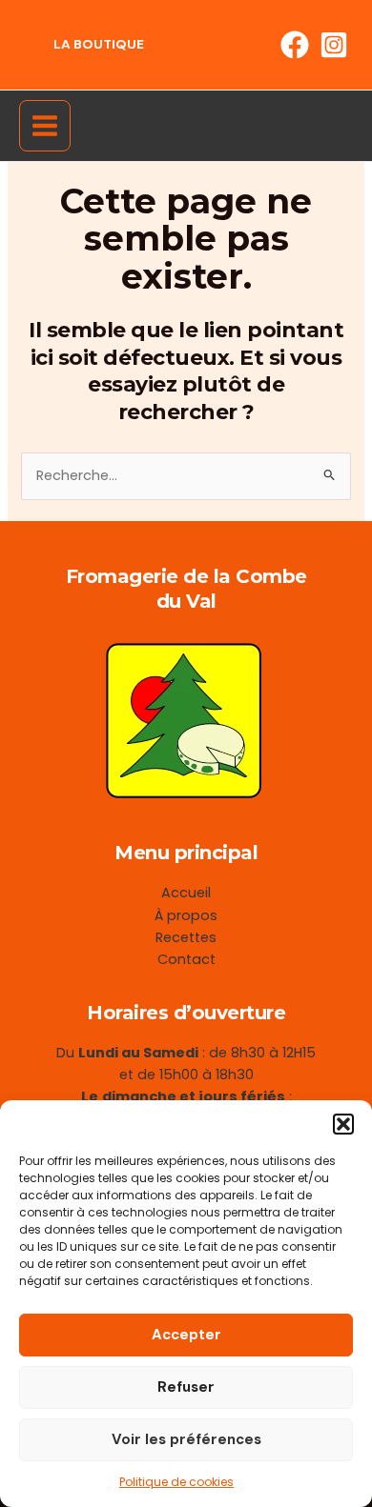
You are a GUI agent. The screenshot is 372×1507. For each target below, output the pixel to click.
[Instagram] (334, 45)
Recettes (186, 937)
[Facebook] (295, 45)
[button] (343, 1124)
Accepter (186, 1334)
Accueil (186, 892)
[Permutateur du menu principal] (45, 125)
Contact (186, 959)
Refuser (186, 1386)
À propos (186, 915)
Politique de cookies (176, 1482)
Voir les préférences (186, 1439)
